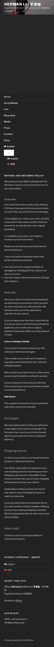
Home (7, 96)
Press (7, 128)
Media (7, 121)
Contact (8, 134)
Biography (9, 115)
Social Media (11, 103)
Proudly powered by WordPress (18, 640)
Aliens (19, 600)
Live (6, 109)
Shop (7, 140)
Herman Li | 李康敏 (22, 4)
